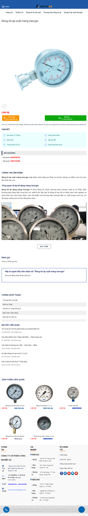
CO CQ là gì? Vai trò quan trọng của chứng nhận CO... (21, 329)
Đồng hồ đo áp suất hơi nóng (60, 124)
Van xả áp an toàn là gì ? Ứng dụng (14, 362)
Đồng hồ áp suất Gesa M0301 (15, 436)
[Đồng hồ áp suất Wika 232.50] (15, 394)
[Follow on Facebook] (61, 473)
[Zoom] (4, 106)
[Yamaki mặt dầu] (73, 394)
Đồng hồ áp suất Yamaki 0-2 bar (44, 436)
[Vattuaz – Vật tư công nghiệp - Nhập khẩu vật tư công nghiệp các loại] (44, 7)
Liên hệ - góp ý (66, 459)
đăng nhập (15, 275)
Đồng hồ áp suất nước (44, 124)
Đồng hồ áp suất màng (30, 124)
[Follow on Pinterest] (69, 473)
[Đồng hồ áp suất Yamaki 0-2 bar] (44, 424)
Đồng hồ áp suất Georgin (73, 12)
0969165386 (15, 161)
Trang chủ (9, 12)
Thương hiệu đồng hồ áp (52, 12)
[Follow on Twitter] (65, 473)
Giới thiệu (64, 455)
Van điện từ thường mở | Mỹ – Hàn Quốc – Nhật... (20, 345)
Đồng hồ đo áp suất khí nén (78, 124)
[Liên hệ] (82, 510)
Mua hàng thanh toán (68, 464)
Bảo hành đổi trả (66, 468)
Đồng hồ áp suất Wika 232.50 (15, 405)
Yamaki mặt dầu (73, 405)
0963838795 (15, 157)
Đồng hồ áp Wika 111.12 (44, 405)
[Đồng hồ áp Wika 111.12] (44, 394)
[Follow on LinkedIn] (72, 473)
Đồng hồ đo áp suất (33, 12)
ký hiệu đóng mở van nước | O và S (14, 353)
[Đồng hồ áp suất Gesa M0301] (15, 424)
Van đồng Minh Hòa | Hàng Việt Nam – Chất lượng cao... (22, 337)
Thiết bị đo (19, 12)
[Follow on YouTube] (76, 473)
